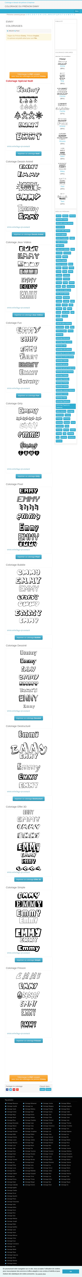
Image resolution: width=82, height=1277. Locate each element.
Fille (17, 31)
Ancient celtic (60, 227)
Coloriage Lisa (65, 1134)
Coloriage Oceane (30, 1154)
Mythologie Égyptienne (63, 401)
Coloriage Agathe (12, 1187)
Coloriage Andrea (12, 1263)
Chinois (71, 267)
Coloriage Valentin (48, 1140)
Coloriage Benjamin (66, 1154)
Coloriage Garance (48, 1151)
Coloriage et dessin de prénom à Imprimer (19, 2)
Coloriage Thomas (66, 1123)
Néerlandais (59, 415)
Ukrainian (63, 437)
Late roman (65, 312)
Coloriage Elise (11, 1213)
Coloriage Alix (65, 1137)
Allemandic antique (61, 219)
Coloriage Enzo (29, 1168)
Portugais (59, 418)
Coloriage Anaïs (11, 1154)
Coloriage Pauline (48, 1109)
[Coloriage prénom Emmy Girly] (28, 438)
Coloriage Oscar (11, 1193)
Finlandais (66, 279)
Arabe (72, 249)
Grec (63, 286)
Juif (65, 308)
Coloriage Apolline (12, 1227)
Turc (57, 437)
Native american (61, 411)
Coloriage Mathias (12, 1218)
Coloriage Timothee (66, 1126)
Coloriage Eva (11, 1156)
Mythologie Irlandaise (62, 379)
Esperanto (66, 275)
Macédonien (59, 327)
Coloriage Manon (11, 1126)
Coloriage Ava (47, 1165)
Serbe (67, 426)
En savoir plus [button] (41, 1274)
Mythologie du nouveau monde (65, 353)
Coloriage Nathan (30, 1117)
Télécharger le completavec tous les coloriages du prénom (29, 75)
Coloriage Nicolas (30, 1159)
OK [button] (71, 1271)
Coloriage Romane (12, 1131)
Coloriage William (66, 1103)
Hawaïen (58, 297)
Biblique (65, 256)
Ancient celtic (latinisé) (63, 230)
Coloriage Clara (29, 1126)
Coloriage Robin (11, 1224)
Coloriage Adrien (11, 1207)
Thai (64, 433)
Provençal (67, 418)
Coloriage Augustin (66, 1106)
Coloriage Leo (11, 1162)
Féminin (48, 1089)
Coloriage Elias (29, 1137)
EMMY (10, 21)
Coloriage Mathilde (30, 1171)
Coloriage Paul (29, 1156)
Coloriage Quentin (12, 1196)
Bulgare (58, 267)
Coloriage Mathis (65, 1140)
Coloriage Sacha (47, 1112)
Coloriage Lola (47, 1131)
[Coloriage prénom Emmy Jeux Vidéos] (28, 277)
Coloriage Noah (29, 1112)
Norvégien (71, 411)
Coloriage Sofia (11, 1204)
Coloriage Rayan (65, 1182)
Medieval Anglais (61, 331)
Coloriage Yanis (65, 1117)
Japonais (59, 308)
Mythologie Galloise (62, 360)
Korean (58, 312)
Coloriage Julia (29, 1128)
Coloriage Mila (47, 1145)
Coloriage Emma (11, 1179)
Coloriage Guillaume (66, 1156)
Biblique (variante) (61, 264)
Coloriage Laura (11, 1229)
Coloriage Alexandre (12, 1123)
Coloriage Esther (11, 1112)
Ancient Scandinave (62, 238)
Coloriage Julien (47, 1171)
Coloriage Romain (48, 1142)
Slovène (66, 430)
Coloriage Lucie (11, 1145)
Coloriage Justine (48, 1103)
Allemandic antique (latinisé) (64, 223)
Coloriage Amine (29, 1114)
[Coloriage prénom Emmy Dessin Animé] (28, 196)
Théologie (70, 433)
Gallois (58, 286)
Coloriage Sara (11, 1215)
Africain (58, 216)
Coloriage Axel (47, 1128)
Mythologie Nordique (62, 382)
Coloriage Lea (29, 1106)
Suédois (72, 430)
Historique (66, 297)
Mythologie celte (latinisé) (63, 349)
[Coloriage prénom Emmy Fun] (28, 358)
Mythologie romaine (62, 394)
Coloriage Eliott (47, 1185)
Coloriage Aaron (29, 1162)
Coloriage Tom (65, 1128)
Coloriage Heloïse (66, 1173)
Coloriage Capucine (12, 1255)
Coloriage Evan (11, 1241)
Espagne (59, 275)
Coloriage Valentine (66, 1114)
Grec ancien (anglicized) (63, 290)
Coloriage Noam (11, 1232)
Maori (72, 327)
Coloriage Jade (11, 1148)
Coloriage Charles (12, 1190)
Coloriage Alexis (29, 1145)
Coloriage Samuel (48, 1137)
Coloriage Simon (47, 1168)
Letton (58, 316)
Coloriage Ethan (11, 1165)
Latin (72, 312)
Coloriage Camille (12, 1106)
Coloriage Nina (47, 1173)
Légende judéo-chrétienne (63, 323)
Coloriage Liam (65, 1120)
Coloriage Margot (30, 1182)
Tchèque (58, 433)
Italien (71, 305)
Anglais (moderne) (61, 242)
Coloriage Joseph (12, 1221)
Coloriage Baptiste (66, 1131)
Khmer (70, 308)
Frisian (65, 282)
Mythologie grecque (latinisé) (64, 371)
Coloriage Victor (29, 1176)
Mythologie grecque (62, 364)
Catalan (65, 267)
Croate (65, 271)
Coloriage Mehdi (11, 1249)
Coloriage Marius (47, 1159)
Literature (64, 316)
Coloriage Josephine (30, 1131)
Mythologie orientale (62, 386)
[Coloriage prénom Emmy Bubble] (28, 600)
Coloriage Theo (11, 1128)
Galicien (71, 282)
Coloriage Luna (65, 1145)
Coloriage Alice (11, 1171)
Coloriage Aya (11, 1176)
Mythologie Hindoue (62, 375)
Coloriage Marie (65, 1109)
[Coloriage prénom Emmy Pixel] (28, 519)
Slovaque (59, 430)
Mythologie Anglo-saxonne (64, 342)
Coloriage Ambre (65, 1179)
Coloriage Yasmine (30, 1151)
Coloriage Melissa (12, 1235)
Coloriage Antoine (12, 1137)
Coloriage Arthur (47, 1179)
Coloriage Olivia (11, 1258)
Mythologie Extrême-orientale (64, 357)
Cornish (58, 271)
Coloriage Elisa (11, 1120)
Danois (71, 271)
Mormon (70, 331)
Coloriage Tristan (30, 1179)
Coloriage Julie (47, 1114)
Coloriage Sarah (11, 1109)
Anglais (11, 31)
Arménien (59, 253)
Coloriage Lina (47, 1176)
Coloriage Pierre (11, 1199)
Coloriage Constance (13, 1244)
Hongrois (59, 301)
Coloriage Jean (11, 1246)
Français (58, 282)
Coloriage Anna (11, 1151)
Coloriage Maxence (12, 1103)
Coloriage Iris (64, 1185)
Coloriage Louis (47, 1156)
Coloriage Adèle (11, 1134)
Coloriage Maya (11, 1114)
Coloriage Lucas (11, 1168)
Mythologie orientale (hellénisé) (65, 390)
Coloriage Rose (65, 1142)
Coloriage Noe (47, 1182)
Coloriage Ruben (29, 1134)
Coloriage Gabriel (12, 1173)
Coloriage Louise (11, 1140)
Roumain (66, 422)
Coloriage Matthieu (66, 1151)
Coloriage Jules (47, 1134)
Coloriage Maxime (12, 1142)
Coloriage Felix (65, 1176)
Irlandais (64, 305)
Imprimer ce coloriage (29, 154)
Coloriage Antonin (30, 1185)
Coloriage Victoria (12, 1159)
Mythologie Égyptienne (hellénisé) (63, 406)
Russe (73, 422)
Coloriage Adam (11, 1182)
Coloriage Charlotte (30, 1120)
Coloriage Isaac (29, 1123)
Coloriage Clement (48, 1120)
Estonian (59, 279)
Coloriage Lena (29, 1165)
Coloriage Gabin (65, 1112)
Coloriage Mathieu (30, 1109)
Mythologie (59, 334)
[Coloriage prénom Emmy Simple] (28, 922)
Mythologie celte (61, 345)
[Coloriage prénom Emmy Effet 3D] (28, 841)
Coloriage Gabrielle (12, 1185)
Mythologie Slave (61, 397)
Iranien (58, 305)
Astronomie (67, 253)
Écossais (59, 441)
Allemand (72, 216)
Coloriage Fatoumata (13, 1201)
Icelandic (66, 301)
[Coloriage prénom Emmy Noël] (28, 116)
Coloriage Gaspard (30, 1173)
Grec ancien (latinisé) (62, 293)
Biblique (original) (61, 260)
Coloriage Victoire (48, 1154)
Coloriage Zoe (29, 1148)
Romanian (59, 422)
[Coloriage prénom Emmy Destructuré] (28, 761)
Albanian (65, 216)
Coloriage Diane (11, 1252)
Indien (72, 301)
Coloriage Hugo (29, 1142)
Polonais (67, 415)
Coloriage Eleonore (48, 1162)
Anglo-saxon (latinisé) (62, 249)
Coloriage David (11, 1117)
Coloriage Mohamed (30, 1103)
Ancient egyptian (61, 234)
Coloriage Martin (65, 1168)
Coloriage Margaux (48, 1106)
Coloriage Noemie (12, 1260)
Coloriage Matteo (66, 1159)
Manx (67, 327)
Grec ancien (70, 286)
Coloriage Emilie (47, 1123)
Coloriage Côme (11, 1238)
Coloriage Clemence (48, 1126)
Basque (58, 256)
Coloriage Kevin (11, 1210)
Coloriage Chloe (47, 1117)
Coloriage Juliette (30, 1140)
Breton (71, 264)
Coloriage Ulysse (66, 1165)
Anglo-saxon (60, 245)
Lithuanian (59, 319)
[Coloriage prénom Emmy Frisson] (28, 1003)
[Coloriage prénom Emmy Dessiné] (28, 680)
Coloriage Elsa (47, 1148)
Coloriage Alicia (65, 1171)
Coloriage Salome (66, 1162)
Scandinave (59, 426)
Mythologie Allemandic (62, 338)
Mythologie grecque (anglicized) (65, 368)
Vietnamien (71, 437)
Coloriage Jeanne (66, 1148)
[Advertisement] (28, 56)
